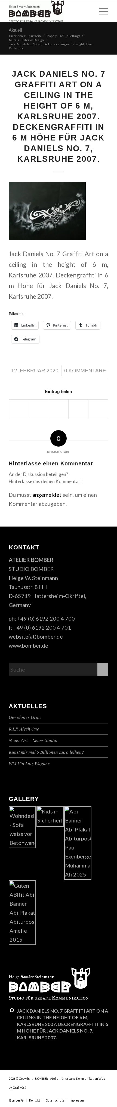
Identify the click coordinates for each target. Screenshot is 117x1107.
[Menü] (100, 11)
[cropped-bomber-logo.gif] (48, 11)
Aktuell (15, 30)
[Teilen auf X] (39, 409)
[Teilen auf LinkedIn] (98, 409)
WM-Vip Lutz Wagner (29, 763)
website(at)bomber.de (36, 636)
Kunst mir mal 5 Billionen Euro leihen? (46, 752)
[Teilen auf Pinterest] (78, 409)
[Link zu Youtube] (96, 1095)
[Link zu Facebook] (88, 1095)
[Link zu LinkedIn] (104, 1095)
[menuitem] (100, 11)
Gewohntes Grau (25, 717)
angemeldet (46, 494)
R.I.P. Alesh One (24, 729)
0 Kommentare (85, 370)
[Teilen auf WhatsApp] (59, 409)
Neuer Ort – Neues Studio (33, 740)
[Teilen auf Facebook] (19, 409)
